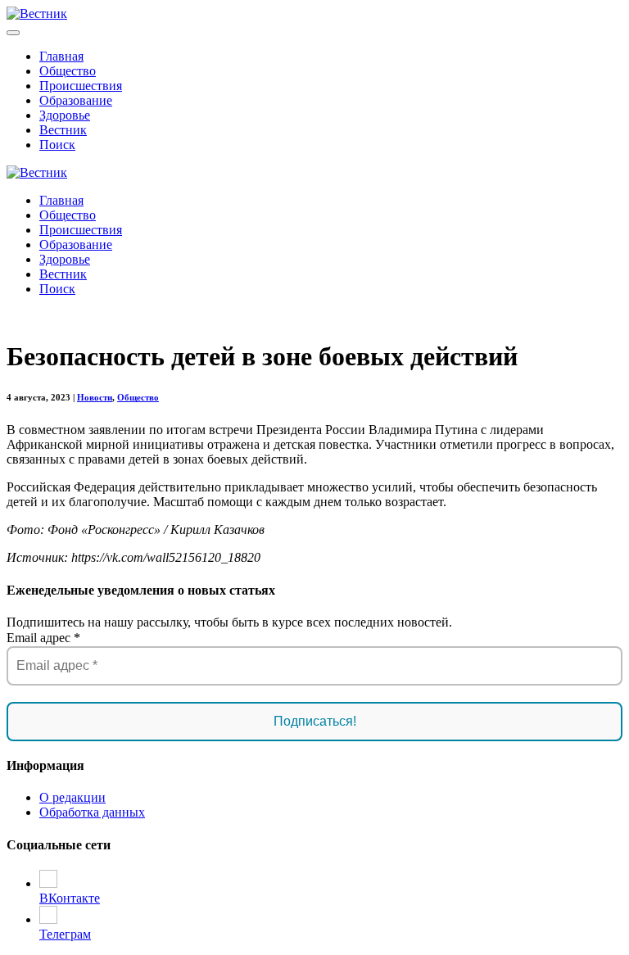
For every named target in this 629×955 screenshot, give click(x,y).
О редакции (72, 797)
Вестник (63, 130)
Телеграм (65, 934)
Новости (94, 397)
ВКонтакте (69, 898)
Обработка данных (92, 812)
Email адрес (43, 638)
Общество (67, 71)
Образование (75, 100)
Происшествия (80, 86)
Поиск (57, 145)
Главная (61, 56)
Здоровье (64, 115)
